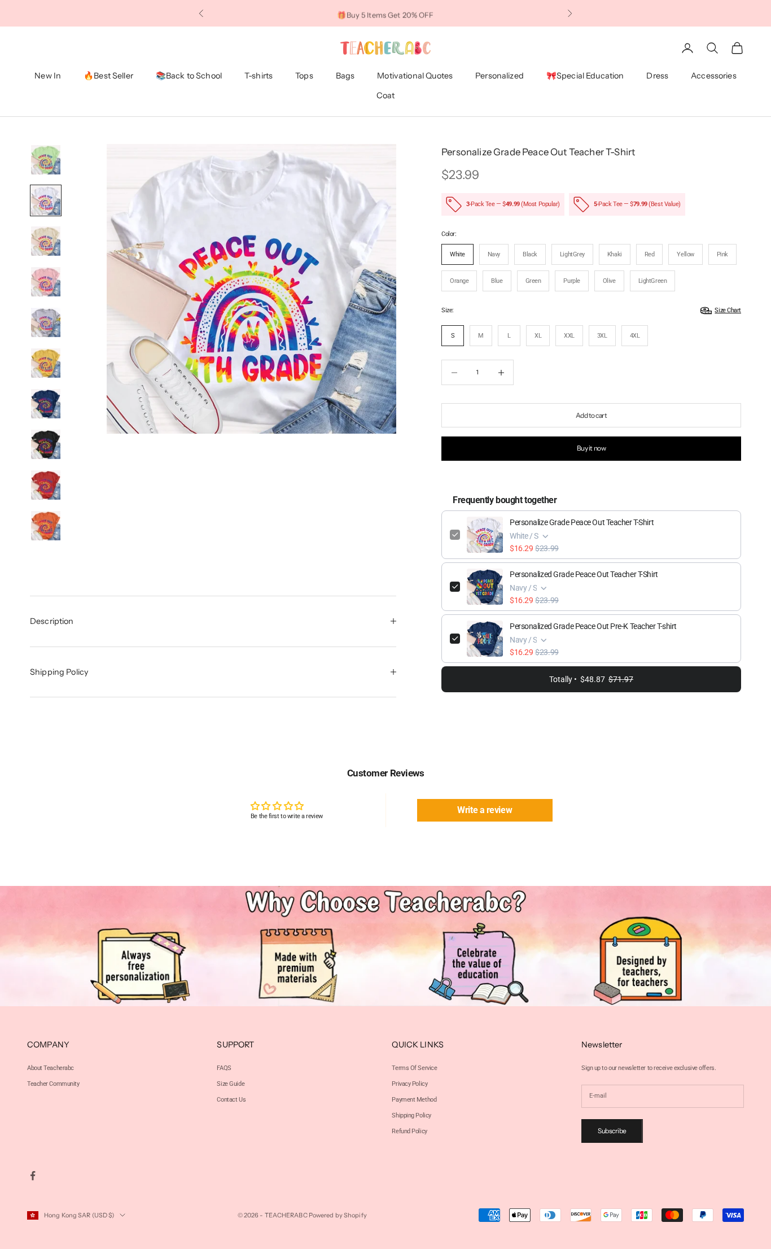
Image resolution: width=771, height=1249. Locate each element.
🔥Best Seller (108, 76)
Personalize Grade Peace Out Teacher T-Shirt (582, 522)
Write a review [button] (484, 810)
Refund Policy (409, 1131)
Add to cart (591, 415)
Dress (657, 76)
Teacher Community (53, 1084)
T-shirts (258, 76)
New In (47, 76)
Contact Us (231, 1099)
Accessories (714, 76)
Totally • (591, 679)
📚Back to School (189, 76)
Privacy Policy (409, 1084)
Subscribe (612, 1130)
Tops (304, 76)
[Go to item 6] (46, 363)
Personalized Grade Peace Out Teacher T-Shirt (584, 574)
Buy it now (591, 448)
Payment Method (414, 1099)
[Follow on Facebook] (32, 1175)
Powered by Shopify (338, 1215)
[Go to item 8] (46, 444)
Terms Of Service (414, 1068)
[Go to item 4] (46, 282)
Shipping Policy (411, 1115)
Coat (385, 95)
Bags (345, 76)
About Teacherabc (50, 1068)
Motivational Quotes (415, 76)
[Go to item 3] (46, 241)
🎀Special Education (585, 76)
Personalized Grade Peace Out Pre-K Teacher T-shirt (593, 626)
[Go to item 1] (46, 160)
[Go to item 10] (46, 525)
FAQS (224, 1068)
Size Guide (230, 1084)
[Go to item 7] (46, 404)
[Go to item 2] (46, 200)
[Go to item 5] (46, 322)
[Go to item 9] (46, 485)
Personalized (499, 76)
